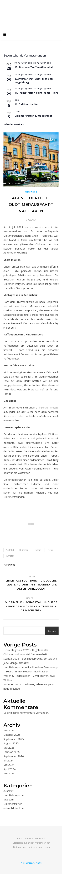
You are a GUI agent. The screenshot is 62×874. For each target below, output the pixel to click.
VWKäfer (10, 555)
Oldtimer (23, 550)
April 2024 (9, 769)
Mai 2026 (8, 730)
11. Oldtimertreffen (26, 104)
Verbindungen (42, 842)
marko (11, 564)
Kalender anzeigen (13, 124)
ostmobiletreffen (13, 808)
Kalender (29, 842)
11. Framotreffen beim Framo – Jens (36, 92)
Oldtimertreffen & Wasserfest (33, 115)
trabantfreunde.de (31, 12)
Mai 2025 (8, 747)
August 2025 (11, 743)
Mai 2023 (8, 773)
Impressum (44, 847)
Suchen (52, 631)
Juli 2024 (8, 760)
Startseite (18, 842)
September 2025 (13, 739)
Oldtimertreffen (12, 803)
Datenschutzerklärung (25, 847)
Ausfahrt (31, 192)
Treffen (50, 550)
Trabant (37, 550)
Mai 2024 (8, 764)
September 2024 (13, 756)
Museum (8, 799)
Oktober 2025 (11, 734)
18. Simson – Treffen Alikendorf (33, 67)
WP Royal (40, 838)
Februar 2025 (11, 752)
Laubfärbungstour (14, 795)
